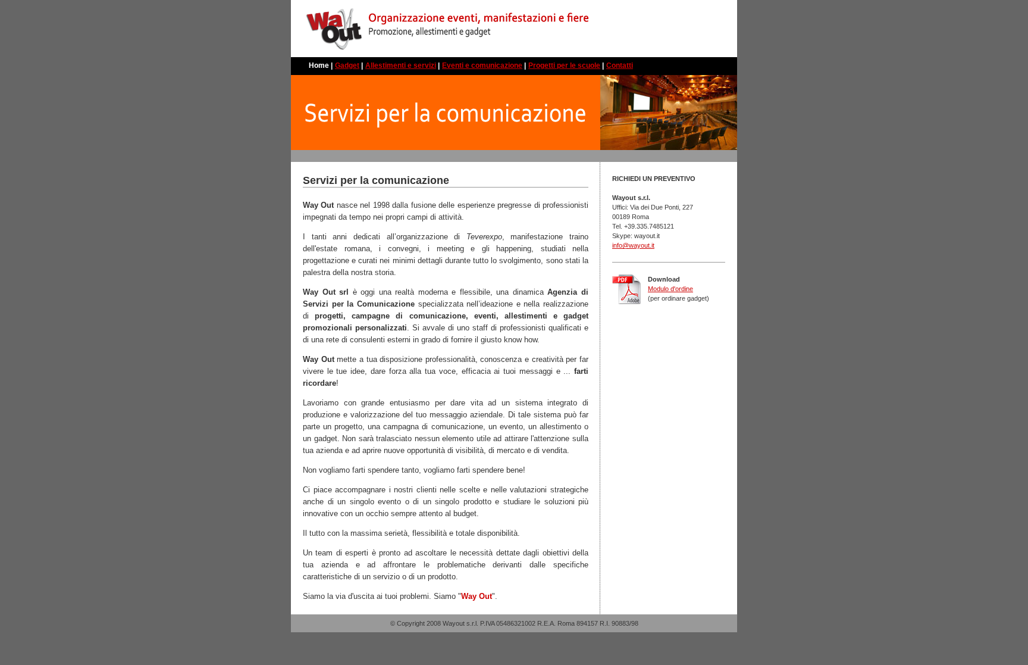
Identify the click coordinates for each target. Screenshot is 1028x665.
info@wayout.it (633, 245)
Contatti (619, 65)
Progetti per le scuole (564, 65)
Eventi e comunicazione (482, 65)
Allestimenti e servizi (400, 65)
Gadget (347, 65)
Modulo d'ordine (670, 288)
